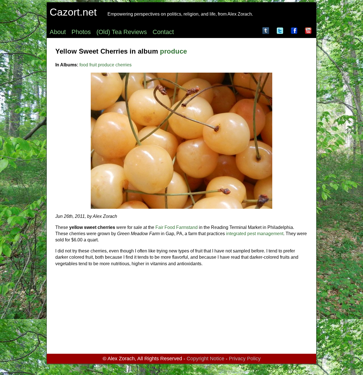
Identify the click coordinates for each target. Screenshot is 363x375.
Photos (81, 31)
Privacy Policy (245, 358)
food (83, 64)
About (58, 31)
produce (173, 51)
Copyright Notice (205, 358)
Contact (163, 31)
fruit (93, 64)
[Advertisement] (181, 311)
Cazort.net (73, 12)
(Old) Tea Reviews (121, 31)
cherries (123, 64)
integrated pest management (254, 233)
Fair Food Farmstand (176, 227)
